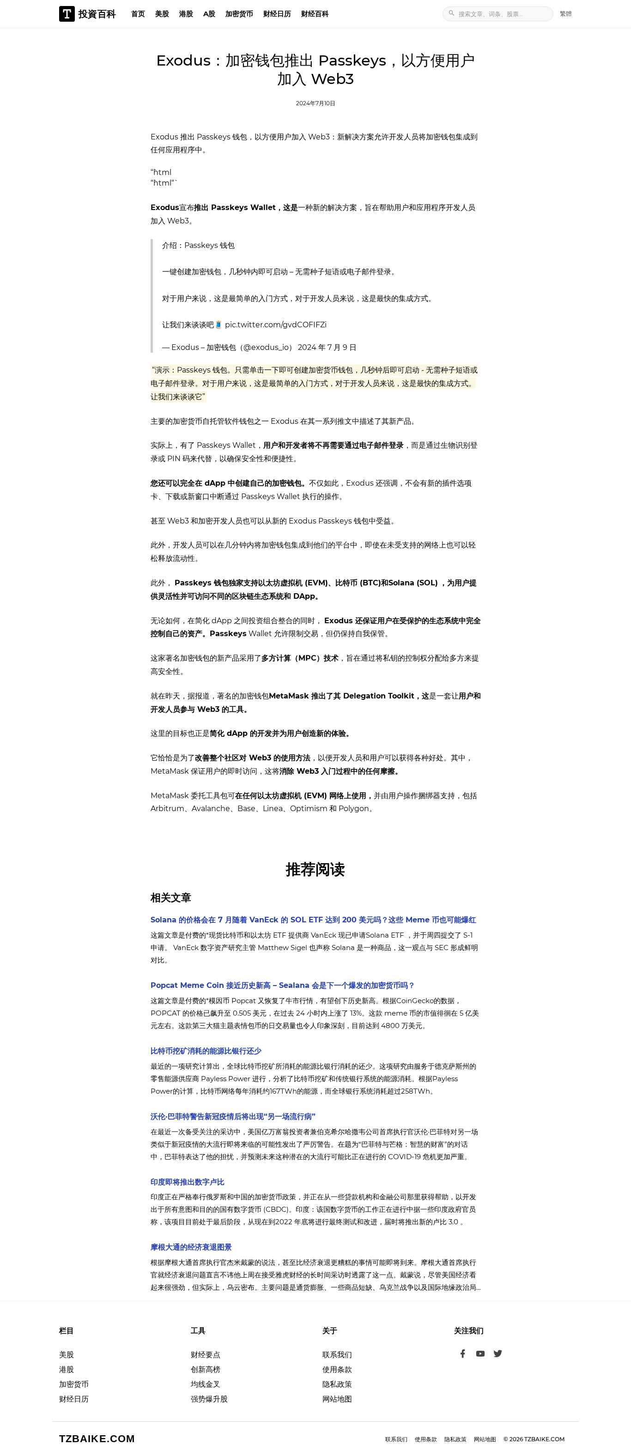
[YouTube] (480, 1355)
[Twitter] (498, 1355)
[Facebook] (463, 1355)
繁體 (566, 13)
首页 (138, 13)
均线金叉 (205, 1384)
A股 (209, 13)
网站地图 (337, 1399)
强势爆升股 (209, 1399)
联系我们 (337, 1354)
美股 (162, 13)
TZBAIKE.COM (97, 1438)
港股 (186, 13)
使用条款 (337, 1369)
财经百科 (315, 13)
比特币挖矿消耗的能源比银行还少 (206, 1051)
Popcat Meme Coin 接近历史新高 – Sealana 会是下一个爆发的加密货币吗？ (283, 985)
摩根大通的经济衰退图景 (191, 1247)
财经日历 (277, 13)
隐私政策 (337, 1384)
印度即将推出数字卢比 (187, 1182)
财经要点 (205, 1354)
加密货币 (239, 13)
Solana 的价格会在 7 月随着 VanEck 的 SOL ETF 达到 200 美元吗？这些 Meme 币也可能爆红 (313, 919)
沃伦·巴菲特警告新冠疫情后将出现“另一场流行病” (233, 1116)
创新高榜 (205, 1369)
